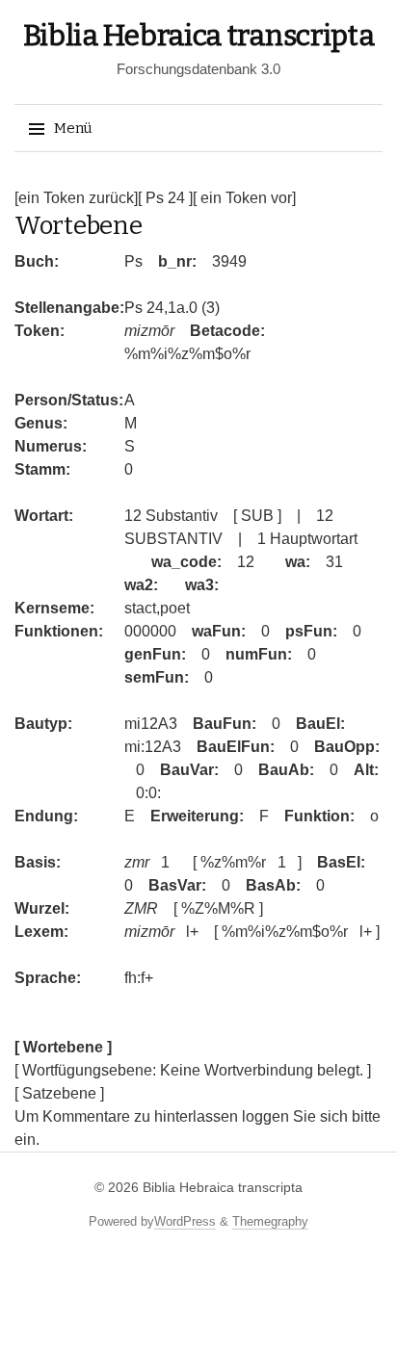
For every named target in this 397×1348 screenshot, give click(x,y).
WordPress (185, 1221)
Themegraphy (270, 1221)
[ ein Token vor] (244, 198)
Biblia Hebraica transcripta (199, 35)
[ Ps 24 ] (165, 198)
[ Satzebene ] (59, 1093)
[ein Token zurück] (76, 198)
